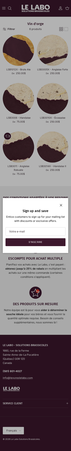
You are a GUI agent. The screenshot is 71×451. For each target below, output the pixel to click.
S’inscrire (35, 242)
